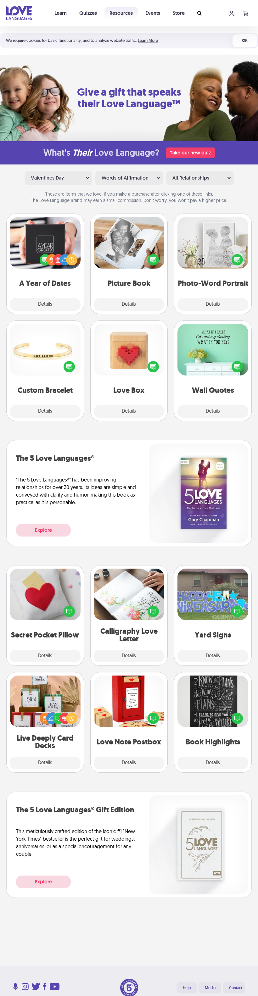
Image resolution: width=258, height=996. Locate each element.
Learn (60, 13)
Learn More (148, 40)
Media (210, 987)
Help (187, 987)
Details (45, 304)
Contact (235, 987)
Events (152, 13)
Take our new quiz (190, 152)
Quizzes (88, 13)
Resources (121, 13)
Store (179, 13)
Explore (43, 530)
